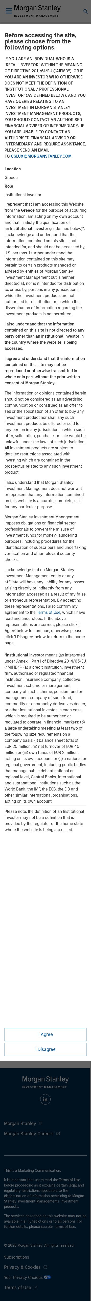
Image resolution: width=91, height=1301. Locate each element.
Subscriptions (16, 1257)
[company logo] (37, 11)
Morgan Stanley (20, 1123)
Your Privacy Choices (24, 1277)
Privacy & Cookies (22, 1267)
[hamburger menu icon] (9, 10)
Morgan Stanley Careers (29, 1134)
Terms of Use (48, 612)
